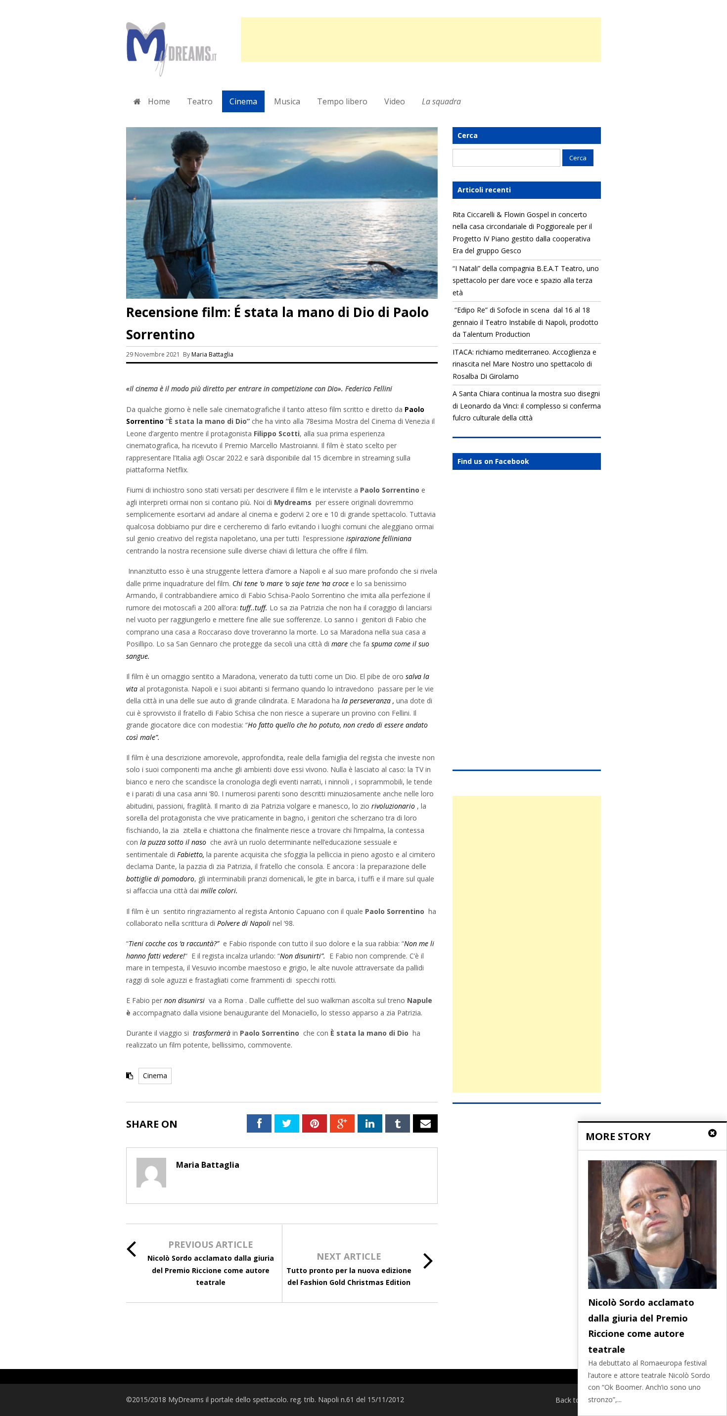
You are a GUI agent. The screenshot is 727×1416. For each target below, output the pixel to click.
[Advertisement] (421, 39)
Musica (287, 101)
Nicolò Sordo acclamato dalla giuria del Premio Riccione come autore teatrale (210, 1270)
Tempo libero (342, 101)
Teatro (200, 101)
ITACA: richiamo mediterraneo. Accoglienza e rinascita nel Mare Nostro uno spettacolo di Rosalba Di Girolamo (524, 364)
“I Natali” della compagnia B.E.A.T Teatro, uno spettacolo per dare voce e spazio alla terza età (526, 280)
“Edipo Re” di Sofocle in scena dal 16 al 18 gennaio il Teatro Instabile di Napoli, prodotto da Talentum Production (525, 322)
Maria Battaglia (212, 354)
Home (158, 101)
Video (394, 101)
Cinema (243, 101)
